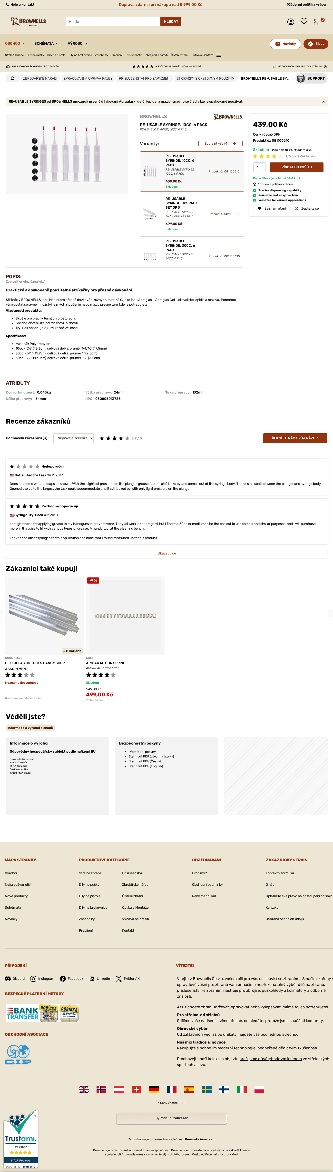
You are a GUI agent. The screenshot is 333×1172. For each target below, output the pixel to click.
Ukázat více (167, 553)
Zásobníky (101, 55)
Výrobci (75, 43)
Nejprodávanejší (17, 885)
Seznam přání (305, 21)
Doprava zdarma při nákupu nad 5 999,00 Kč (160, 4)
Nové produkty (16, 896)
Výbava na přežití (135, 919)
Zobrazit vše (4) (217, 143)
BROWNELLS (153, 116)
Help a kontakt (22, 4)
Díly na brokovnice (80, 55)
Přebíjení (117, 55)
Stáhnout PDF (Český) (145, 761)
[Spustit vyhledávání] (170, 21)
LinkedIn (103, 979)
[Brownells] (228, 117)
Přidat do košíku (297, 167)
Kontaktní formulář (280, 873)
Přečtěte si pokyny (142, 752)
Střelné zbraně (14, 55)
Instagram (46, 979)
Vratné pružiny (94, 700)
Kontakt (128, 930)
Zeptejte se (310, 208)
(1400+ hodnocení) (178, 66)
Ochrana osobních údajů (285, 919)
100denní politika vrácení (307, 4)
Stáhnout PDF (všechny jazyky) (151, 756)
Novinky (11, 919)
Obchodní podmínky (207, 885)
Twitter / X (132, 979)
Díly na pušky (35, 55)
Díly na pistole (56, 55)
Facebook (75, 979)
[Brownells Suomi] (224, 1089)
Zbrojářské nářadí (157, 55)
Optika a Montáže (202, 55)
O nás (270, 885)
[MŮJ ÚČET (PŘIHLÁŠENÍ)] (292, 21)
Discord (19, 979)
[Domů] (11, 78)
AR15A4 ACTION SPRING (106, 663)
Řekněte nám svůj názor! (295, 438)
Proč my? (199, 873)
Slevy (320, 44)
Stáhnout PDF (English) (146, 766)
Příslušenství (134, 55)
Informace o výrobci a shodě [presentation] (30, 728)
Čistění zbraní (179, 55)
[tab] (30, 728)
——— (219, 54)
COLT (89, 658)
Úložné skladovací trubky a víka (23, 698)
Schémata (44, 43)
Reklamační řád (204, 896)
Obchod (12, 43)
